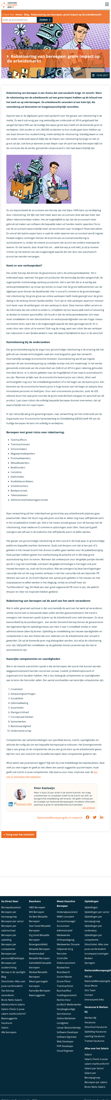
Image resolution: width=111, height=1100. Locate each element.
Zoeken (43, 19)
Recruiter (62, 953)
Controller (62, 958)
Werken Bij (90, 1017)
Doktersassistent (66, 962)
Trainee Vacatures (94, 1040)
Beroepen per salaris (96, 1082)
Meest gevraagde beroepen (38, 984)
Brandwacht (63, 972)
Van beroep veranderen (7, 993)
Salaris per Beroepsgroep (92, 1075)
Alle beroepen (8, 1032)
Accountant (63, 925)
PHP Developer (65, 1046)
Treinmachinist (65, 986)
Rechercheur (64, 999)
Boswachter (63, 967)
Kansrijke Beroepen (39, 990)
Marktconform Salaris (13, 1004)
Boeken (89, 958)
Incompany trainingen (97, 953)
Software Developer (67, 1032)
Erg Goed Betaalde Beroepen (39, 937)
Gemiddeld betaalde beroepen (40, 965)
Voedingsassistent (67, 995)
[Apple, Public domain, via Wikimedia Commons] (23, 804)
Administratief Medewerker (64, 933)
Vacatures (6, 1023)
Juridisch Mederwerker (69, 1004)
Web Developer (65, 1041)
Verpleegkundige (66, 1009)
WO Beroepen (36, 912)
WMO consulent (65, 916)
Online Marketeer (66, 1018)
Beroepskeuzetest (11, 907)
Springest (90, 962)
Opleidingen (91, 907)
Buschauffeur (64, 990)
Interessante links (94, 999)
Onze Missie (91, 985)
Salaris (5, 1027)
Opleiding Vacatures (96, 1031)
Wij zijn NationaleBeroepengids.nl (97, 979)
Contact (89, 995)
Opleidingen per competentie (93, 937)
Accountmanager (66, 921)
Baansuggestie (9, 1018)
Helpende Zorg (65, 949)
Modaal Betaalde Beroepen (38, 974)
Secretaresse (64, 1013)
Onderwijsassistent (67, 912)
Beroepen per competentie (8, 947)
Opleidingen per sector (97, 912)
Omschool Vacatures (96, 1027)
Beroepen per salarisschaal (8, 928)
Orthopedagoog (65, 939)
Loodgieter (63, 1023)
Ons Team (90, 990)
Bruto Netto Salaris (11, 999)
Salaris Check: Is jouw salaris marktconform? (13, 1011)
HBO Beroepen (37, 907)
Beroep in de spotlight (13, 972)
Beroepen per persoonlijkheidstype (12, 956)
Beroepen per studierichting (8, 965)
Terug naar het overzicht (20, 834)
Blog (3, 976)
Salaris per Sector (94, 1068)
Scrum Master (64, 976)
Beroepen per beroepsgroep (9, 914)
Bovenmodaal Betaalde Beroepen (39, 956)
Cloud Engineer (65, 1050)
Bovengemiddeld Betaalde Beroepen (39, 947)
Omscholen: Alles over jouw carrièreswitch (13, 984)
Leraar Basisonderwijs (69, 1027)
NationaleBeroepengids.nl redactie (59, 818)
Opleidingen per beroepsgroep (93, 919)
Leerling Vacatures (95, 1036)
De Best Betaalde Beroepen (38, 919)
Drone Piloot (64, 981)
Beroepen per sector (12, 921)
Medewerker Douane (68, 944)
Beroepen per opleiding (8, 937)
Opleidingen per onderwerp (93, 928)
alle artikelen (89, 807)
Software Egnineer (67, 1036)
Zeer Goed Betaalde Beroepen (40, 928)
